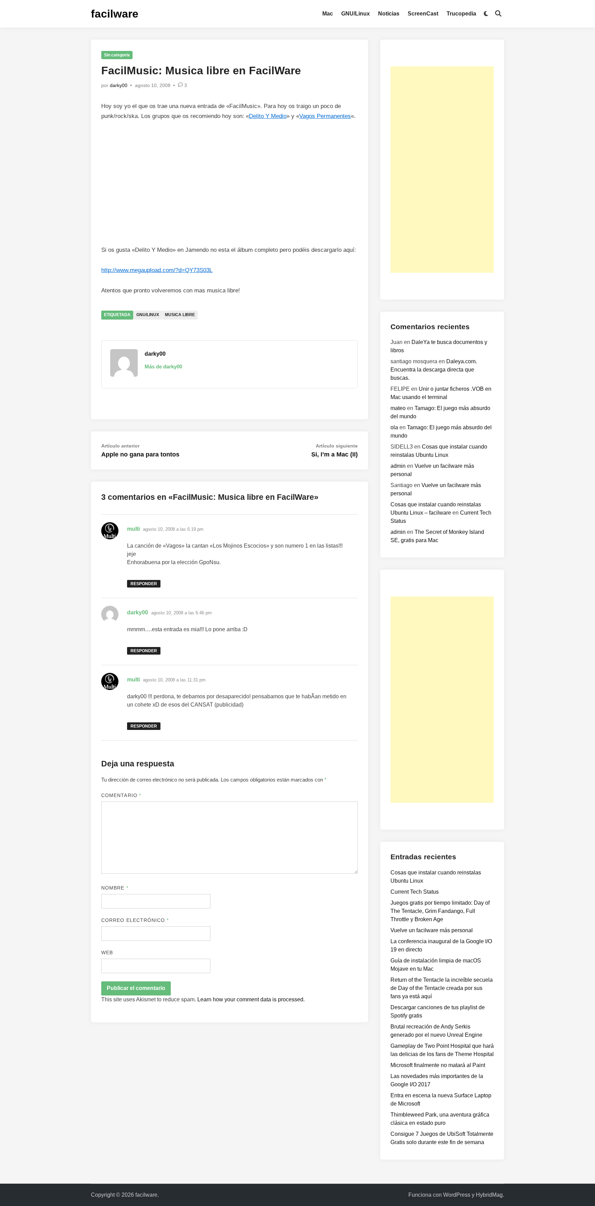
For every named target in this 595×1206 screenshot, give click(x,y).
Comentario (121, 795)
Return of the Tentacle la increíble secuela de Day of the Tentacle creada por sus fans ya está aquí (441, 988)
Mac (327, 14)
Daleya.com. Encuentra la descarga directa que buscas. (433, 369)
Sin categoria (117, 55)
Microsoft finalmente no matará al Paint (437, 1065)
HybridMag (489, 1195)
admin (398, 466)
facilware (114, 14)
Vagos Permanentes (325, 116)
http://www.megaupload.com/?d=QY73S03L (156, 270)
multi (133, 529)
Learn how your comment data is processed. (251, 999)
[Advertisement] (442, 169)
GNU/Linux (355, 14)
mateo (398, 408)
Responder (144, 583)
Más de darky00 (163, 366)
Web (107, 952)
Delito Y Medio (267, 116)
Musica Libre (180, 314)
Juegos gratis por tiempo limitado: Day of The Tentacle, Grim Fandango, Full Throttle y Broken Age (440, 911)
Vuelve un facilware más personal (431, 930)
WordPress (456, 1195)
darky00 (118, 85)
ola (394, 427)
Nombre (114, 888)
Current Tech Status (414, 892)
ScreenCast (423, 14)
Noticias (388, 14)
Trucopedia (461, 14)
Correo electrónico (135, 920)
